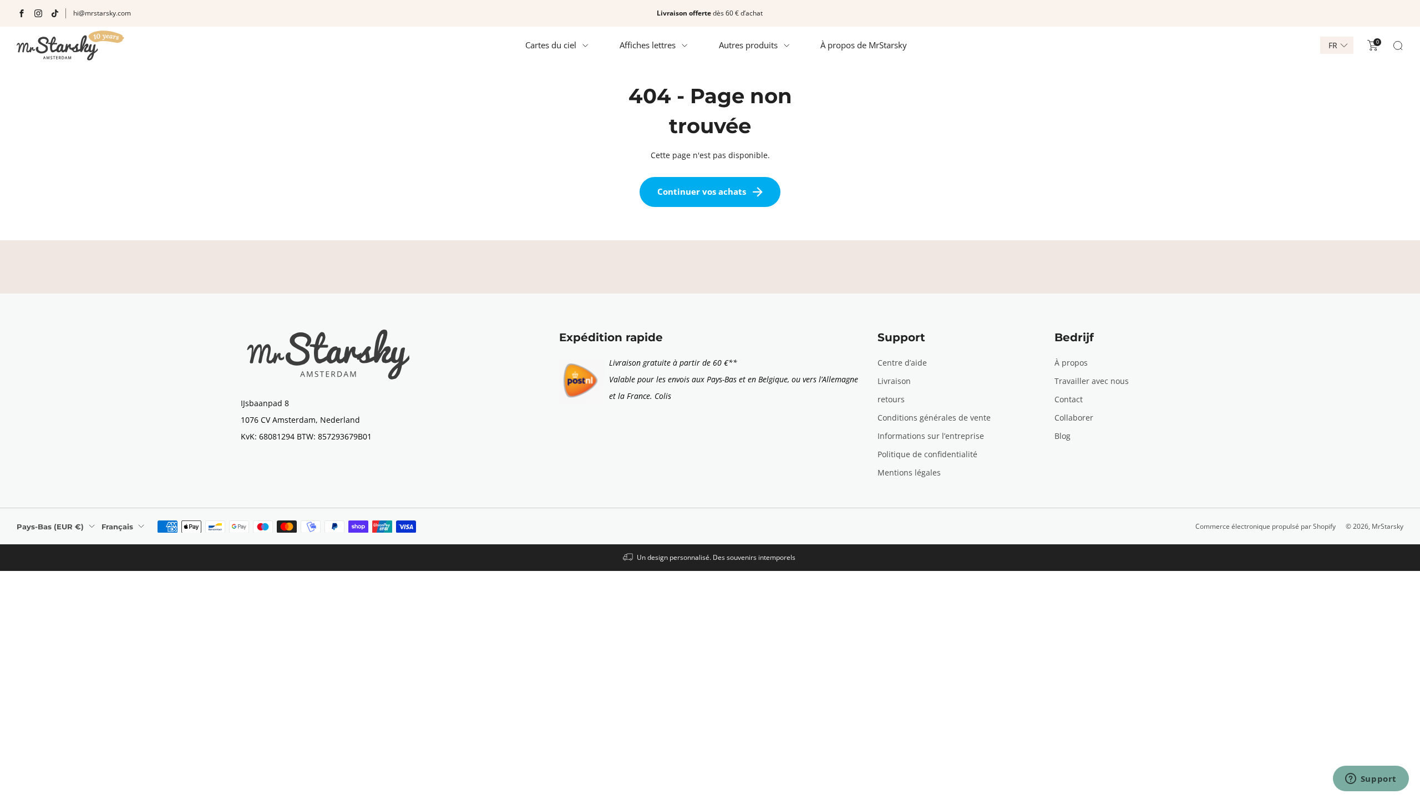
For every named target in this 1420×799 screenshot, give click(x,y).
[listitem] (710, 13)
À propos (1071, 362)
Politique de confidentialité (927, 454)
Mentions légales (909, 472)
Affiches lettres (648, 44)
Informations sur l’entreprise (931, 436)
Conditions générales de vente (934, 417)
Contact (1068, 399)
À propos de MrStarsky (863, 44)
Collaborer (1073, 417)
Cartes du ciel (550, 44)
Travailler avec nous (1091, 381)
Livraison (894, 381)
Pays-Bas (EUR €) (50, 526)
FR (1332, 45)
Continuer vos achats (701, 191)
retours (891, 399)
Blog (1062, 436)
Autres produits (748, 44)
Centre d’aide (902, 362)
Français (117, 526)
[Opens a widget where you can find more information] (1370, 779)
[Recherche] (1397, 45)
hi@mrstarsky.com (102, 13)
